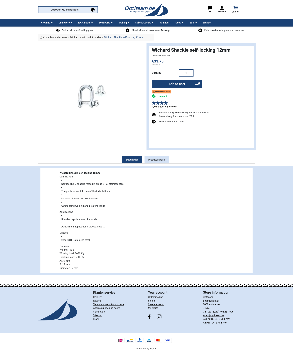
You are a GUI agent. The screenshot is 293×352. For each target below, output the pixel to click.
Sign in (152, 300)
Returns (97, 300)
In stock (163, 96)
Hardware (62, 37)
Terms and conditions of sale (108, 304)
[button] (235, 10)
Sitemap (97, 315)
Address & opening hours (106, 308)
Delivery (97, 297)
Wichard (74, 37)
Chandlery (48, 37)
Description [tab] (132, 159)
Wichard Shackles (91, 37)
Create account (156, 304)
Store (96, 319)
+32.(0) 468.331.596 (222, 311)
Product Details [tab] (156, 159)
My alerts (153, 308)
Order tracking (155, 297)
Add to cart (176, 84)
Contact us (99, 311)
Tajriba (153, 348)
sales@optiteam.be (213, 315)
